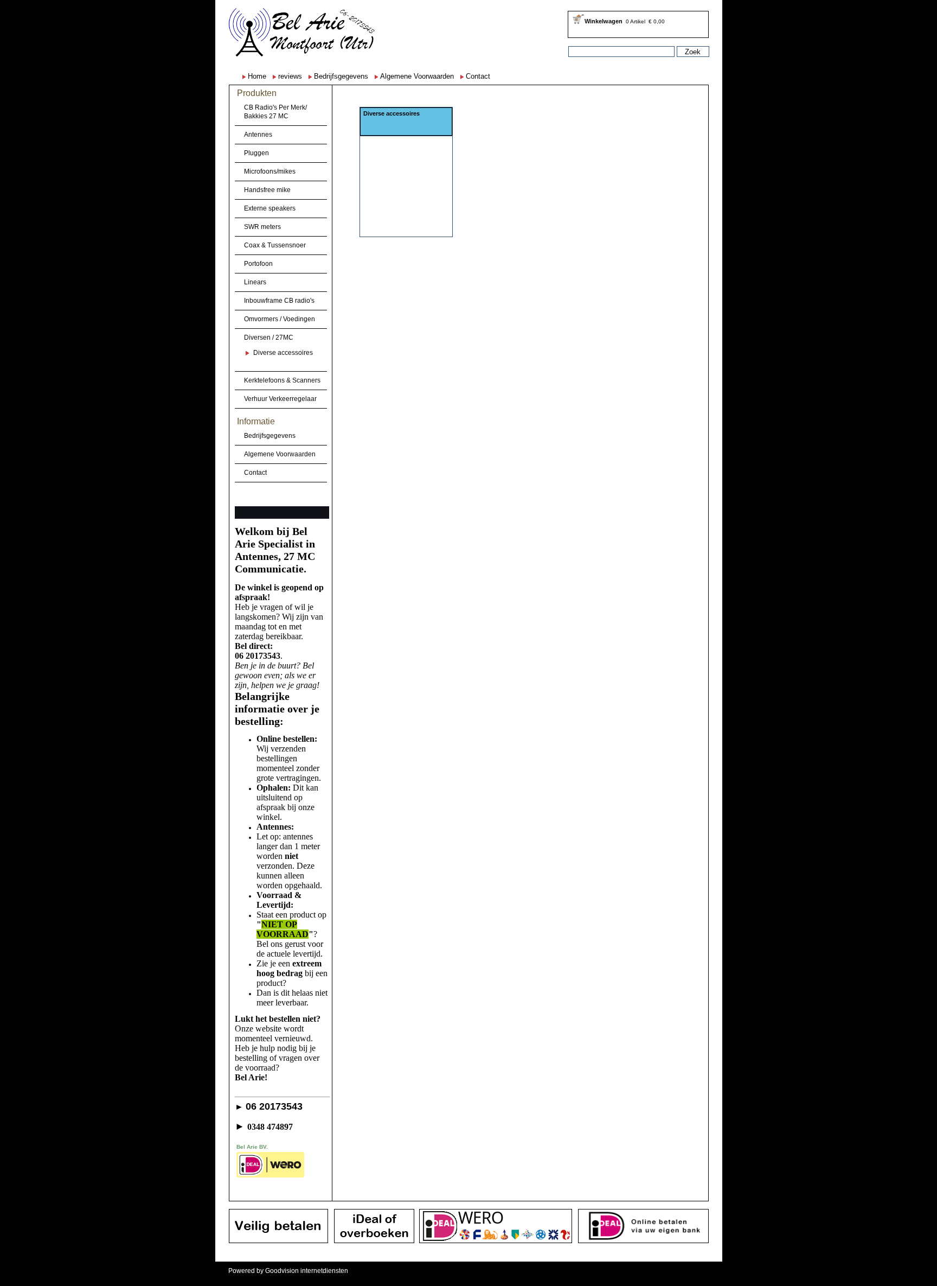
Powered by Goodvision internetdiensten (288, 1271)
